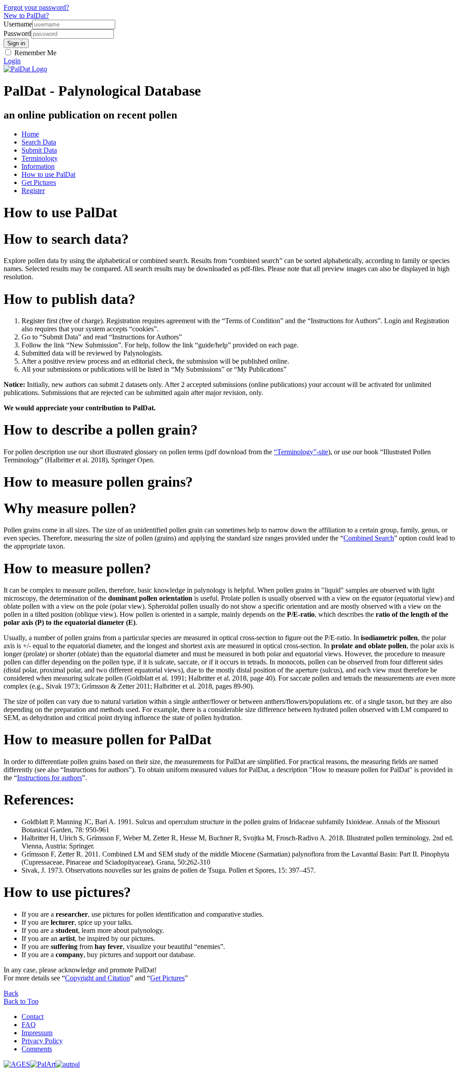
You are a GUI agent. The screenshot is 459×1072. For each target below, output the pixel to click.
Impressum (37, 1033)
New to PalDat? (26, 15)
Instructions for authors (49, 778)
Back (11, 993)
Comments (37, 1049)
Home (30, 134)
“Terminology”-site (301, 452)
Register (33, 190)
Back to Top (21, 1001)
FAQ (29, 1024)
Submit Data (39, 150)
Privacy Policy (42, 1041)
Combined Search (368, 538)
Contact (32, 1016)
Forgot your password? (36, 7)
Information (38, 166)
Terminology (40, 158)
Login (12, 61)
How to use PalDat (48, 174)
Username (18, 24)
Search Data (39, 142)
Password (17, 33)
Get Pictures (39, 182)
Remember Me (34, 53)
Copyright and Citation (97, 978)
